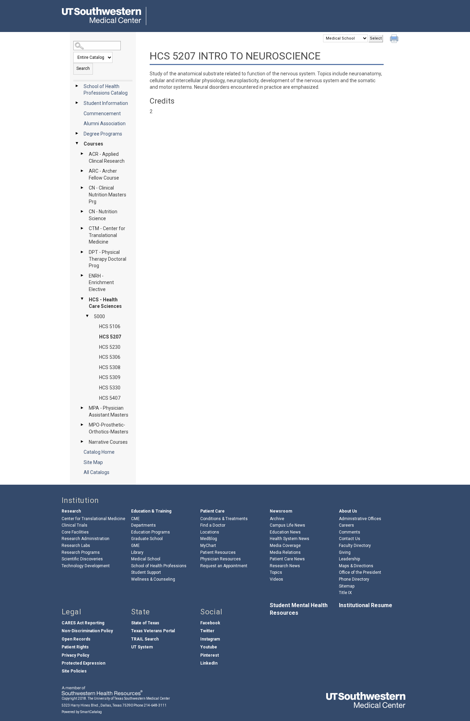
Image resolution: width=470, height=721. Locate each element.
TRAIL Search (145, 639)
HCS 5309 (109, 377)
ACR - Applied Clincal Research (107, 157)
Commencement (102, 113)
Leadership (349, 559)
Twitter (207, 630)
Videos (276, 579)
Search (83, 68)
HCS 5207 (110, 337)
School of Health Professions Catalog (106, 90)
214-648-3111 (155, 705)
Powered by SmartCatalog (82, 712)
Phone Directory (354, 579)
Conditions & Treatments (224, 518)
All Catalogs (96, 472)
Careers (346, 525)
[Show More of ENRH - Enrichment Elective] (81, 275)
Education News (285, 532)
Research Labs (76, 545)
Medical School (145, 559)
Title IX (345, 592)
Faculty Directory (355, 545)
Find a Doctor (212, 525)
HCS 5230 (109, 347)
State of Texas (145, 623)
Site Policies (74, 671)
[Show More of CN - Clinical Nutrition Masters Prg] (81, 187)
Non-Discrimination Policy (87, 630)
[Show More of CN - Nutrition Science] (81, 211)
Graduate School (147, 538)
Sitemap (346, 586)
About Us (348, 511)
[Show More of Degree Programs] (76, 133)
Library (137, 552)
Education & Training (151, 511)
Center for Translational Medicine (93, 518)
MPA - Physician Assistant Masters (108, 411)
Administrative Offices (360, 518)
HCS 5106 (109, 326)
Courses (93, 144)
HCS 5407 (109, 398)
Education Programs (150, 532)
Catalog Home (99, 452)
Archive (277, 518)
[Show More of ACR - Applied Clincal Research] (81, 153)
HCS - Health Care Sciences (105, 303)
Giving (345, 552)
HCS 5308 (109, 367)
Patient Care (212, 511)
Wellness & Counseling (153, 579)
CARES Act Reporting (83, 623)
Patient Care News (287, 559)
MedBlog (208, 538)
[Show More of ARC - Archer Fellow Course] (81, 170)
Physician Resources (220, 559)
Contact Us (349, 538)
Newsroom (281, 511)
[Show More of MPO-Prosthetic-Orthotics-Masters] (81, 424)
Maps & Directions (356, 565)
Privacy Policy (75, 655)
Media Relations (285, 552)
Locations (209, 532)
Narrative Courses (108, 442)
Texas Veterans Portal (153, 630)
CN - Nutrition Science (103, 215)
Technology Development (86, 565)
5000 (99, 316)
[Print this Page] (395, 39)
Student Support (146, 572)
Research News (285, 565)
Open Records (76, 639)
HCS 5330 (109, 387)
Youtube (208, 647)
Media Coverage (285, 545)
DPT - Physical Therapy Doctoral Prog (107, 258)
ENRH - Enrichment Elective (101, 282)
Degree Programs (103, 134)
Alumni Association (105, 123)
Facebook (210, 623)
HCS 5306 (109, 357)
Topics (276, 572)
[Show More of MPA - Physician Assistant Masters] (81, 407)
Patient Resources (218, 552)
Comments (349, 532)
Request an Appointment (223, 565)
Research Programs (81, 552)
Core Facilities (75, 532)
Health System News (289, 538)
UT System (142, 647)
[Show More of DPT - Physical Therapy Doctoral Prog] (81, 251)
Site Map (93, 462)
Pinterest (209, 655)
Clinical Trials (74, 525)
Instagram (210, 639)
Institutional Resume (365, 605)
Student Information (106, 103)
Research (71, 511)
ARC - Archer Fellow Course (104, 174)
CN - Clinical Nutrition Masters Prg (107, 194)
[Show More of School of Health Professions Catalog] (76, 86)
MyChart (208, 545)
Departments (143, 525)
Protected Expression (83, 663)
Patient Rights (75, 647)
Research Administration (85, 538)
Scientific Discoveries (82, 559)
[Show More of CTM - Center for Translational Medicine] (81, 228)
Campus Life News (287, 525)
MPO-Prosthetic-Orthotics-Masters (108, 428)
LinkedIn (208, 663)
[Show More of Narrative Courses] (81, 441)
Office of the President (360, 572)
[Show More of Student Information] (76, 102)
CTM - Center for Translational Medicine (107, 235)
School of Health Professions (158, 565)
